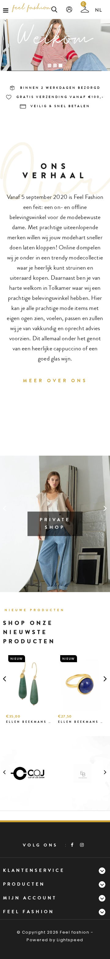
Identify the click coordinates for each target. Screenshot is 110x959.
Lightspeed (70, 940)
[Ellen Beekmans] (82, 773)
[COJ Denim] (27, 773)
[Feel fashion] (31, 7)
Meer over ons (55, 380)
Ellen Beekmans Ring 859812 (81, 722)
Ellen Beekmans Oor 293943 (29, 722)
